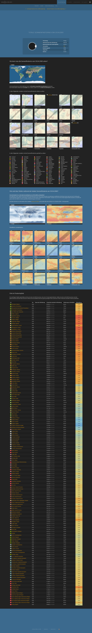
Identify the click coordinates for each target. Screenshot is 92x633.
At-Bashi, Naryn (15, 589)
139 (64, 46)
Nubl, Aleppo (14, 463)
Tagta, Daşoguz (15, 540)
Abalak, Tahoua (15, 419)
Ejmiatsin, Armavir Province (17, 488)
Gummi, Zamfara (15, 402)
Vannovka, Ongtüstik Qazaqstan (18, 577)
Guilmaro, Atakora (15, 377)
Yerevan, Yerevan (15, 492)
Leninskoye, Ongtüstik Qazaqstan (19, 564)
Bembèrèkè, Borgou (16, 381)
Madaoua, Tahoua (15, 417)
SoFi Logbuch (84, 2)
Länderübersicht (76, 2)
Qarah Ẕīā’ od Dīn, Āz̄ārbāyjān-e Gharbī (20, 500)
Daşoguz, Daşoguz (16, 542)
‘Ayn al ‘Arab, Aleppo (16, 475)
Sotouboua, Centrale (16, 354)
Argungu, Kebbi (15, 398)
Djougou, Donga (15, 375)
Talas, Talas (14, 583)
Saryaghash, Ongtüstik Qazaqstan (19, 558)
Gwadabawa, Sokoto (16, 404)
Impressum (46, 629)
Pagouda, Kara (15, 367)
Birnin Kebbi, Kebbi (16, 394)
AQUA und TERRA (35, 201)
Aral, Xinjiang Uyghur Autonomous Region (20, 600)
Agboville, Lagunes (16, 315)
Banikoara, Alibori (15, 379)
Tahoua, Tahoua (15, 412)
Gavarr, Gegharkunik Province (18, 502)
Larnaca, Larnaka (15, 442)
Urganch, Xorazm (15, 548)
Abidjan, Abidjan (15, 319)
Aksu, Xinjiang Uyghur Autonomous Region (21, 598)
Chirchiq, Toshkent (15, 565)
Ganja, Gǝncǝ (14, 508)
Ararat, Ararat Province (16, 496)
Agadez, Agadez (15, 423)
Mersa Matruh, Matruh (16, 429)
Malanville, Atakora (16, 387)
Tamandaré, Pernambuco (17, 310)
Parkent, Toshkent (15, 569)
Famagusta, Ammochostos (17, 446)
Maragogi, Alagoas (16, 304)
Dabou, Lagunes (15, 313)
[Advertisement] (46, 19)
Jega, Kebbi (14, 396)
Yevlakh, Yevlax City (16, 515)
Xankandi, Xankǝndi (16, 512)
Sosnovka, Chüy (15, 587)
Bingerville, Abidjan (16, 321)
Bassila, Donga (15, 373)
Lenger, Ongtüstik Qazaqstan (18, 573)
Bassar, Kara (14, 352)
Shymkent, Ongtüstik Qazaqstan (18, 567)
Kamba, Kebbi (15, 390)
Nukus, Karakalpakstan (16, 535)
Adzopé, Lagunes (15, 323)
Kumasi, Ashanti (15, 340)
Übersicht (37, 5)
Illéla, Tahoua (14, 408)
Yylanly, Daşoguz (15, 537)
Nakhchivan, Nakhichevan (17, 504)
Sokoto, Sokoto (15, 406)
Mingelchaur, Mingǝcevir (17, 514)
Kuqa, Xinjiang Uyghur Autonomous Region (21, 602)
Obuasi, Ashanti (15, 338)
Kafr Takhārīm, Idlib (16, 456)
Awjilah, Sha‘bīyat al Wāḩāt (17, 425)
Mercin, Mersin (15, 450)
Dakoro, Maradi (15, 421)
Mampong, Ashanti (16, 342)
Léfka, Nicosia (15, 433)
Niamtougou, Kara (15, 358)
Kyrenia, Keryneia (15, 438)
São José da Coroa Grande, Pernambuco (20, 308)
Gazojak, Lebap (15, 554)
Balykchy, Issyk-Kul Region (17, 592)
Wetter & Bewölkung (49, 5)
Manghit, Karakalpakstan (17, 544)
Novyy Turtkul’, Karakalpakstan (18, 552)
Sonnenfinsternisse (61, 2)
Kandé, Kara (14, 356)
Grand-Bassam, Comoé (17, 325)
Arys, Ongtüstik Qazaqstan (17, 556)
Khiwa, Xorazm (15, 546)
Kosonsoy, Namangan (16, 579)
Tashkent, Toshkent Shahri (17, 560)
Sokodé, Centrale (15, 360)
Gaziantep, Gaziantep (16, 469)
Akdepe (13, 533)
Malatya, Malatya (15, 473)
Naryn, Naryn (14, 591)
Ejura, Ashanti (15, 344)
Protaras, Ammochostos (17, 448)
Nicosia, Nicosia (15, 440)
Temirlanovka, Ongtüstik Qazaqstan (19, 562)
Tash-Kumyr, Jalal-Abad (17, 581)
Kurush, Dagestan (15, 519)
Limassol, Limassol (15, 437)
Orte (56, 5)
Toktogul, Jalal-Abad (16, 585)
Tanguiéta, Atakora (16, 363)
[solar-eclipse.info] (6, 2)
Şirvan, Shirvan (15, 525)
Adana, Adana (15, 452)
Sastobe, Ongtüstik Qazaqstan (18, 575)
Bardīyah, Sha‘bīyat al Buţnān (18, 427)
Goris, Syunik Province (16, 506)
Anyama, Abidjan (15, 317)
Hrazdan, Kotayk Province (17, 498)
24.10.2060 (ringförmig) (56, 8)
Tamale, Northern (15, 346)
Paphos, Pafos (15, 431)
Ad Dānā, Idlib (15, 458)
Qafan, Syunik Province (16, 510)
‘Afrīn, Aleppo (14, 460)
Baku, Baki (14, 529)
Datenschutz (53, 629)
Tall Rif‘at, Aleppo (15, 467)
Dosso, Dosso (14, 385)
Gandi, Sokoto (15, 415)
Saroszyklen (69, 2)
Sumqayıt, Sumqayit (16, 527)
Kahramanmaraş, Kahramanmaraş (19, 462)
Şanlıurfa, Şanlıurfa (16, 477)
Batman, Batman (15, 483)
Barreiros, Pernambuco (16, 306)
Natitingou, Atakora (16, 369)
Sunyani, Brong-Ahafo (16, 333)
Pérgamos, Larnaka (16, 444)
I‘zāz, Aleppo (14, 465)
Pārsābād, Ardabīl (15, 521)
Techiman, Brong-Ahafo (17, 335)
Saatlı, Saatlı (14, 523)
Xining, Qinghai (15, 604)
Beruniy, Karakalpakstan (17, 550)
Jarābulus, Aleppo (15, 471)
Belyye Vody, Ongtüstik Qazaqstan (19, 571)
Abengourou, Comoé (16, 327)
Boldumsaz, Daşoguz (16, 539)
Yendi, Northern (15, 348)
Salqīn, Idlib (14, 454)
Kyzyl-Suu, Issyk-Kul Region (17, 594)
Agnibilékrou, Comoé (16, 329)
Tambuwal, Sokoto (16, 400)
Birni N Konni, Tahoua (16, 410)
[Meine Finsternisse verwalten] (90, 2)
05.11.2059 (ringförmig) (36, 8)
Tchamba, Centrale (16, 371)
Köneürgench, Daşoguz (17, 531)
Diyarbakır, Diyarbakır (16, 481)
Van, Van (14, 485)
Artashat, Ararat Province (17, 494)
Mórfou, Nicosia (15, 435)
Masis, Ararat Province (16, 490)
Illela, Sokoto (14, 413)
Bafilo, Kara (14, 365)
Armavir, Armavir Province (17, 487)
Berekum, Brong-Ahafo (16, 331)
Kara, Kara (14, 362)
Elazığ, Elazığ (14, 479)
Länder (41, 5)
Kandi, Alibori (14, 383)
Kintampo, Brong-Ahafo (17, 336)
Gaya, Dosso (14, 388)
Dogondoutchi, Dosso (16, 392)
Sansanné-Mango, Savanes (17, 350)
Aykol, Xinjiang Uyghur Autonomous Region (21, 596)
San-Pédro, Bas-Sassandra (17, 311)
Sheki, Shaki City (15, 517)
